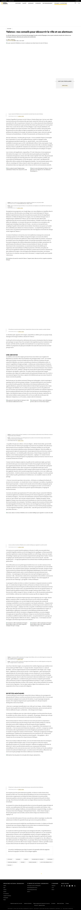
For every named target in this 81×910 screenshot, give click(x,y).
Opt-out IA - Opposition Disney (39, 905)
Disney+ (53, 889)
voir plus (64, 85)
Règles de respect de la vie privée (16, 903)
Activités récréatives (46, 862)
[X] (64, 886)
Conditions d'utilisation (28, 903)
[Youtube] (72, 886)
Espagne (18, 859)
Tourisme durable (12, 862)
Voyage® (9, 28)
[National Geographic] (2, 3)
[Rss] (74, 886)
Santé (4, 887)
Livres (53, 887)
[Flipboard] (69, 886)
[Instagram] (66, 886)
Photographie (5, 897)
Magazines (53, 885)
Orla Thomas (11, 39)
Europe (26, 859)
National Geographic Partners (32, 887)
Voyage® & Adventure (7, 895)
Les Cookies (53, 903)
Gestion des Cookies (60, 903)
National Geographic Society (32, 889)
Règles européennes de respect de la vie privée (41, 903)
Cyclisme (10, 859)
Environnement (6, 893)
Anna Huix (21, 116)
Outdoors (50, 859)
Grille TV (28, 891)
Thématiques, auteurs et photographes (33, 885)
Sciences (4, 891)
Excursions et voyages (37, 859)
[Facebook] (61, 886)
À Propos (67, 903)
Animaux (4, 889)
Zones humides (32, 862)
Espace (4, 899)
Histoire (4, 885)
